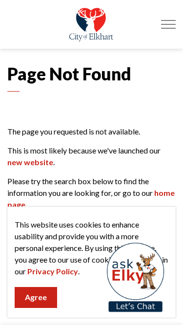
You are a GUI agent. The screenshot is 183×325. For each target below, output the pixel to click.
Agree (36, 297)
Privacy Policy (52, 271)
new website (30, 162)
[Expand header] (168, 24)
